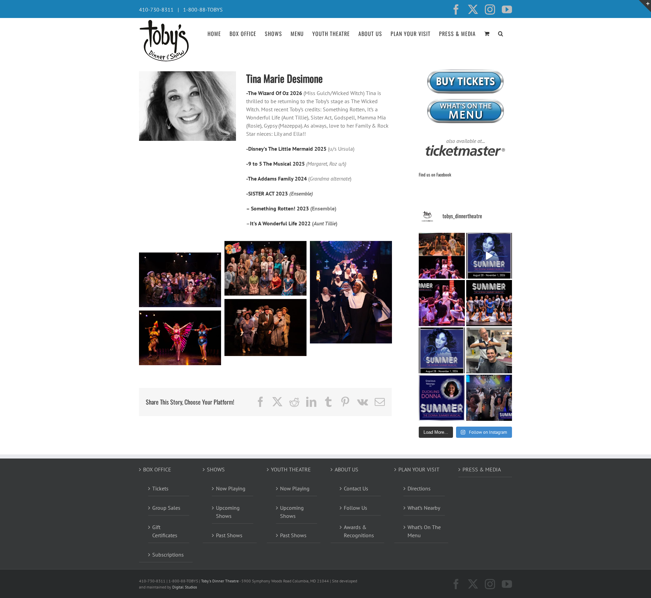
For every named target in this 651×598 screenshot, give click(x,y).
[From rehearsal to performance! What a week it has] (442, 256)
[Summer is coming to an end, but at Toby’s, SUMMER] (489, 398)
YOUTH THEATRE (291, 469)
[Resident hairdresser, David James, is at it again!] (489, 351)
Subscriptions (168, 554)
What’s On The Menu (424, 531)
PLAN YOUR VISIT (418, 469)
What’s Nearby (424, 507)
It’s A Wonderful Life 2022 (281, 223)
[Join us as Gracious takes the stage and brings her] (442, 398)
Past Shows (229, 535)
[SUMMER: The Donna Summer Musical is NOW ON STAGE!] (489, 256)
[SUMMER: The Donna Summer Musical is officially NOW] (442, 303)
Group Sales (166, 507)
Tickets (160, 488)
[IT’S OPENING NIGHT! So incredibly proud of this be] (489, 303)
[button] (501, 33)
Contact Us (356, 488)
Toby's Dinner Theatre (220, 580)
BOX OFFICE (157, 469)
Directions (419, 488)
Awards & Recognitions (359, 531)
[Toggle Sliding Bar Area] (645, 6)
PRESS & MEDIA (481, 469)
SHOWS (216, 469)
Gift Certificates (164, 531)
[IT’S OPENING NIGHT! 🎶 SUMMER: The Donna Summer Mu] (442, 351)
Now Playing (230, 488)
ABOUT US (346, 469)
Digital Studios (184, 587)
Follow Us (355, 507)
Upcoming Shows (228, 511)
